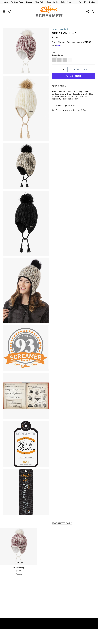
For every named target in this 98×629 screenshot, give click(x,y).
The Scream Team (17, 2)
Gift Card (92, 2)
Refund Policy (66, 2)
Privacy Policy (39, 2)
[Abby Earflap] (18, 546)
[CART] (94, 11)
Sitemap (29, 2)
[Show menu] (4, 11)
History (5, 2)
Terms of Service (52, 2)
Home (54, 29)
